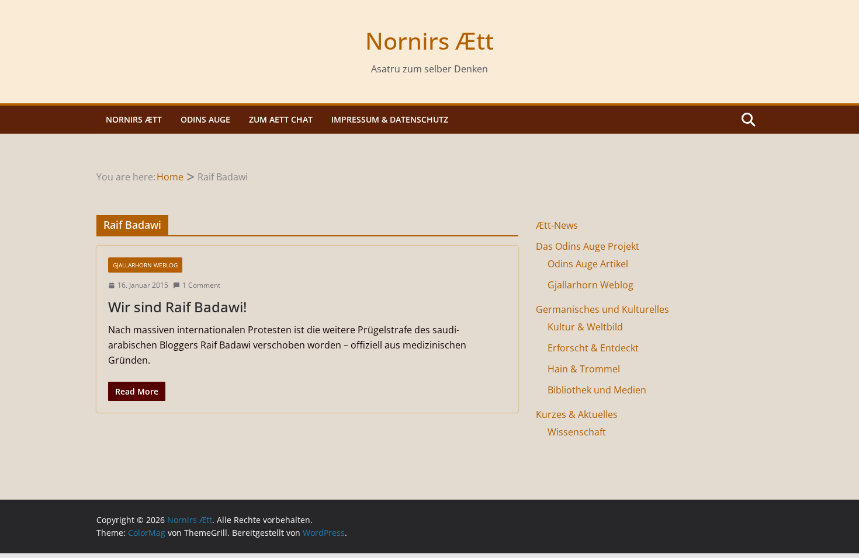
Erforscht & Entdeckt (593, 347)
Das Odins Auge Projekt (587, 246)
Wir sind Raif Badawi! (177, 306)
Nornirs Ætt (429, 41)
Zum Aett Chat (281, 119)
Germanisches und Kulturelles (602, 309)
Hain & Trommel (584, 368)
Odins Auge (205, 119)
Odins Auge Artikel (588, 263)
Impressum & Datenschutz (389, 119)
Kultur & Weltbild (585, 326)
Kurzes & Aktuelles (577, 414)
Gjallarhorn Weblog (145, 265)
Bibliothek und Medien (597, 389)
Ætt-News (557, 225)
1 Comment (201, 285)
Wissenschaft (577, 432)
